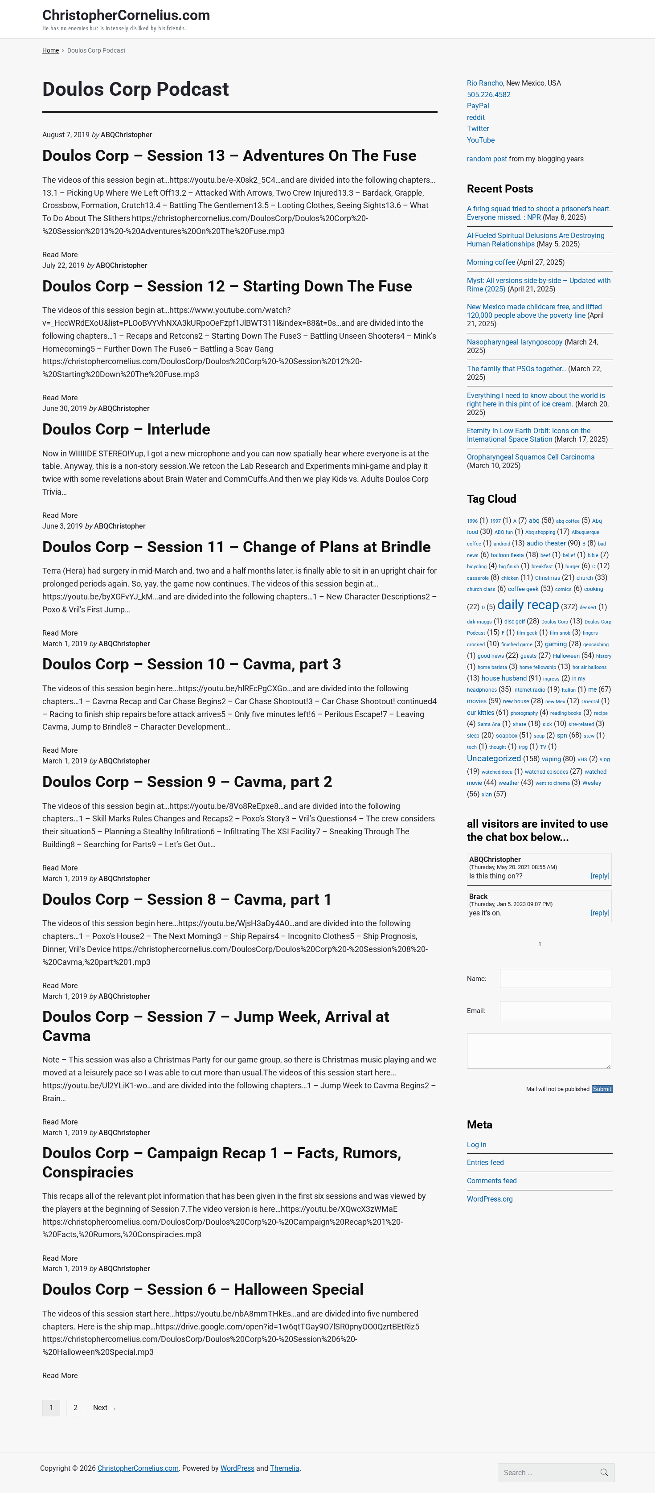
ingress (551, 679)
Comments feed (492, 1181)
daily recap (528, 604)
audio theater (546, 543)
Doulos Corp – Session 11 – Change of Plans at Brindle (236, 546)
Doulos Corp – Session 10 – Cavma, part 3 (191, 664)
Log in (477, 1144)
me (592, 689)
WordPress (237, 1468)
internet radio (529, 690)
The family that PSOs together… (516, 369)
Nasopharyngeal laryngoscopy (515, 342)
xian (487, 794)
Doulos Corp (554, 622)
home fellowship (538, 667)
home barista (492, 667)
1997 (495, 521)
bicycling (477, 567)
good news (491, 656)
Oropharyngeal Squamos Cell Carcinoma (531, 457)
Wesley (591, 782)
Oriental (590, 702)
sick (547, 724)
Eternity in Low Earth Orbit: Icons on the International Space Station (528, 435)
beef (545, 555)
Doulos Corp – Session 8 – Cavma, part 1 (187, 899)
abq (534, 520)
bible (593, 555)
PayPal (478, 106)
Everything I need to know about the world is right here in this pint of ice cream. (536, 399)
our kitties (480, 712)
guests (528, 656)
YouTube (481, 140)
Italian (569, 690)
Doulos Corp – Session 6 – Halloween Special (203, 1289)
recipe (601, 713)
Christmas (547, 578)
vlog (605, 759)
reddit (476, 117)
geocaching (596, 645)
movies (477, 701)
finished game (516, 645)
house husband (504, 678)
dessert (588, 608)
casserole (478, 578)
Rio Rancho (485, 83)
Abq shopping (540, 532)
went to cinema (553, 783)
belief (569, 555)
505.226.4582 (489, 94)
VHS (582, 760)
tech (472, 747)
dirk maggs (479, 622)
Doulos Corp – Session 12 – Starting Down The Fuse (227, 286)
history (603, 656)
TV (543, 747)
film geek (527, 633)
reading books (565, 713)
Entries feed (485, 1162)
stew (589, 736)
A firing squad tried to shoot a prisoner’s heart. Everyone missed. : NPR (539, 213)
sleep (473, 736)
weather (509, 782)
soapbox (506, 735)
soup (539, 736)
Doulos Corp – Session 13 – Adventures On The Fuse (229, 155)
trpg (523, 747)
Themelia (284, 1468)
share (519, 724)
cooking (593, 589)
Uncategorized (494, 758)
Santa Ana (489, 724)
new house (516, 701)
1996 (472, 521)
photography (524, 713)
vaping (551, 759)
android (502, 544)
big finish (509, 567)
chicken (510, 578)
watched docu (497, 772)
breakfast (542, 567)
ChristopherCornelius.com (138, 1468)
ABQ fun (504, 532)
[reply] (600, 876)
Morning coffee (491, 262)
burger (572, 567)
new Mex (555, 702)
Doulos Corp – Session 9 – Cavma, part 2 (187, 781)
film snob (560, 633)
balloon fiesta (507, 555)
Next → (104, 1407)
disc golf (514, 622)
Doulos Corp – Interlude (126, 429)
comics (563, 589)
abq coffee (568, 521)
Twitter (478, 128)
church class (481, 589)
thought (497, 747)
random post (487, 159)
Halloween (566, 655)
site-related (581, 724)
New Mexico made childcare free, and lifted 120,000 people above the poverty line (534, 311)
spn (562, 735)
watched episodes (546, 772)
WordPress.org (490, 1199)
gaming (556, 644)
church (585, 578)
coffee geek (523, 589)
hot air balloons (590, 667)
